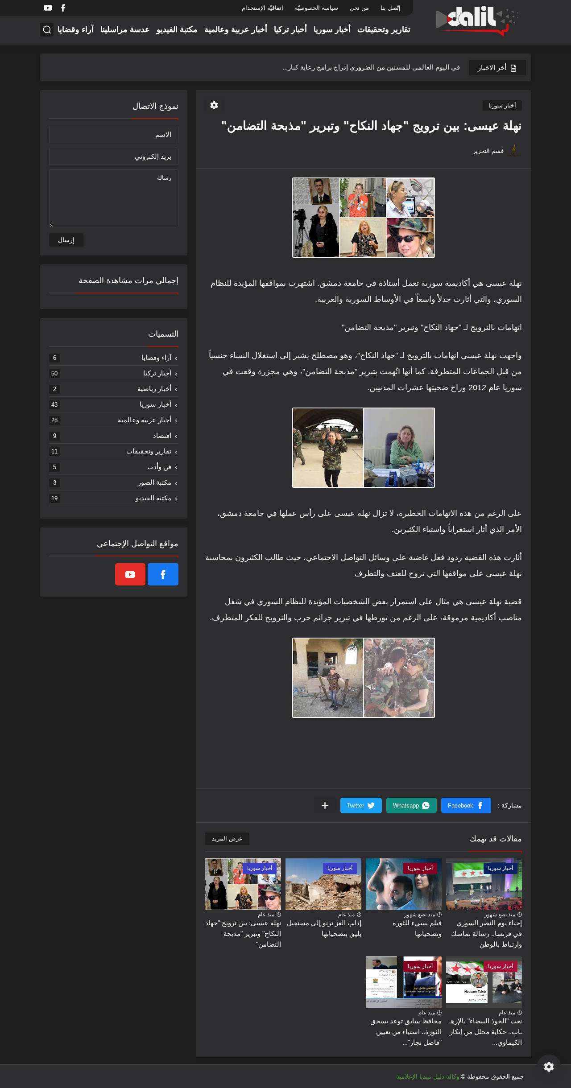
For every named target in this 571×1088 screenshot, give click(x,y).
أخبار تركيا (290, 29)
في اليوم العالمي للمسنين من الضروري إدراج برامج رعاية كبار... (371, 67)
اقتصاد (112, 435)
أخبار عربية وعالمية (235, 29)
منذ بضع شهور (499, 914)
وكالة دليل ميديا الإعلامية (427, 1076)
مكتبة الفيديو (177, 29)
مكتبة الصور (112, 482)
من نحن (359, 7)
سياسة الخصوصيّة (316, 7)
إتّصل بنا (391, 7)
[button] (466, 805)
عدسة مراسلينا (125, 29)
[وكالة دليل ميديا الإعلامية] (475, 21)
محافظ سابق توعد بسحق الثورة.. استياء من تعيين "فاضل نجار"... (406, 1031)
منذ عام (346, 914)
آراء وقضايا (76, 29)
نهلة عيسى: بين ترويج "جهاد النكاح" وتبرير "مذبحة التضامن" (243, 933)
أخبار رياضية (112, 388)
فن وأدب (112, 466)
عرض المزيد (227, 838)
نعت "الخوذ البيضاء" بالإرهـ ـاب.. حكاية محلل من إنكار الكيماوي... (485, 1031)
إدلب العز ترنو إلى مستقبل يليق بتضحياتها (324, 928)
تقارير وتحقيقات (383, 29)
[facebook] (63, 8)
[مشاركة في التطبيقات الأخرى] (325, 805)
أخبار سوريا (332, 29)
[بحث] (47, 30)
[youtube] (47, 8)
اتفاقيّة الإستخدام (262, 7)
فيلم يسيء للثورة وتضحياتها (417, 928)
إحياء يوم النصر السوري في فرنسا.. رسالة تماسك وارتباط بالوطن (486, 933)
